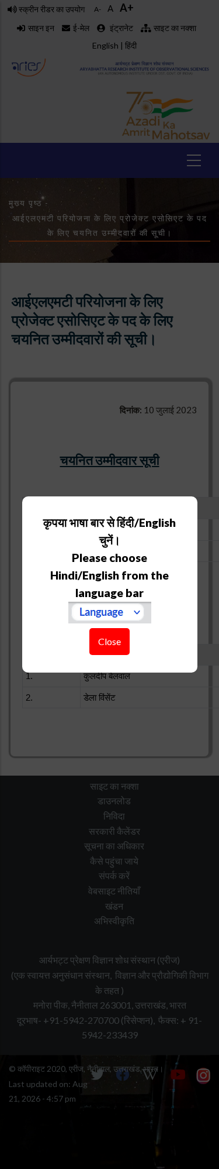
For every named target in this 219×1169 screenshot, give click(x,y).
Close (109, 641)
